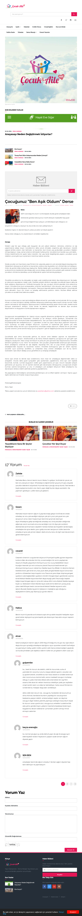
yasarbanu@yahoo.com (46, 391)
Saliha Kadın (10, 32)
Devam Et (70, 850)
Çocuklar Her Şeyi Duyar (54, 444)
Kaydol (59, 874)
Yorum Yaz (27, 465)
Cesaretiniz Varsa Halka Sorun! (24, 162)
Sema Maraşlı (31, 32)
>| (75, 784)
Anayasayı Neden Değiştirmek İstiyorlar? (28, 134)
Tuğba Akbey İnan (66, 205)
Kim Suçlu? (18, 149)
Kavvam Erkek (60, 27)
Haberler (27, 27)
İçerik (18, 27)
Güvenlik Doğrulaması (13, 836)
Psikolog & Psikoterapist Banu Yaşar (37, 205)
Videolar (20, 32)
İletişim (63, 897)
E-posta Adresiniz (11, 806)
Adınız (7, 797)
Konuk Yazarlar (45, 32)
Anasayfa (9, 27)
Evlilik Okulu (36, 27)
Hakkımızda (54, 897)
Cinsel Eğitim (48, 27)
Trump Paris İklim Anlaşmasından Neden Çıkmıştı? (31, 155)
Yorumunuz (9, 814)
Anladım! (73, 912)
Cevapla (18, 496)
